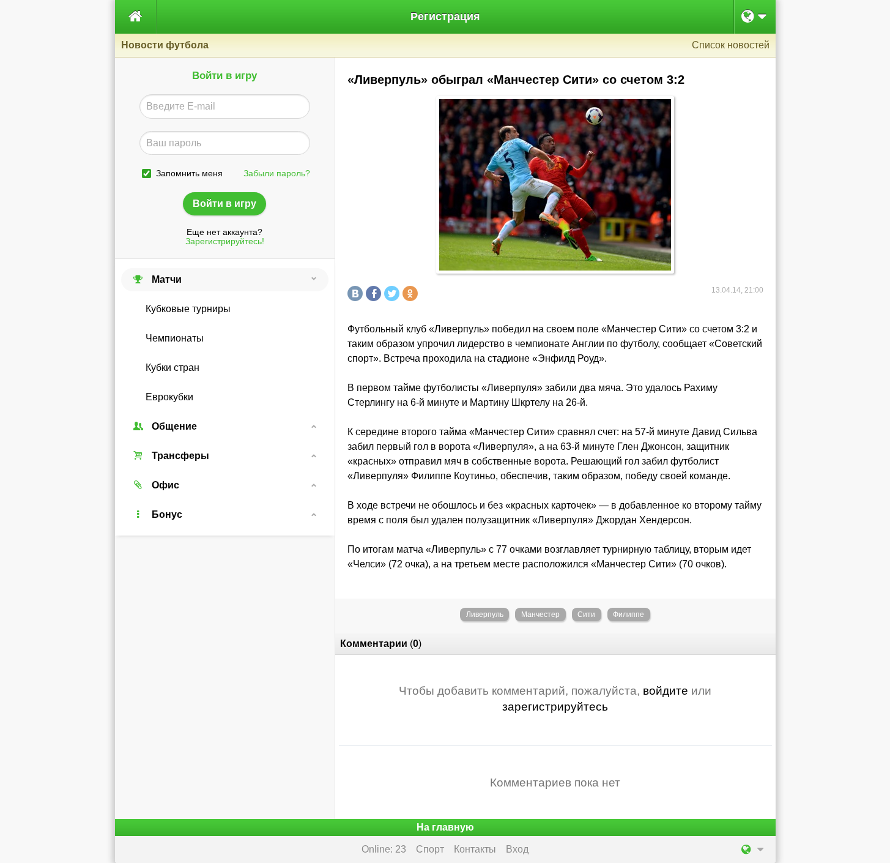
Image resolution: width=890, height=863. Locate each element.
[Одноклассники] (411, 293)
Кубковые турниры (188, 309)
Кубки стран (172, 367)
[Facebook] (375, 293)
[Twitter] (393, 293)
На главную (445, 827)
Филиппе (628, 614)
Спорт (430, 849)
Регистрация (445, 16)
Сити (586, 614)
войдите (665, 690)
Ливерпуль (484, 614)
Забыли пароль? (276, 173)
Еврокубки (169, 397)
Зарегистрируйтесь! (224, 241)
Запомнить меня (189, 173)
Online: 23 (384, 849)
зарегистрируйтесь (555, 706)
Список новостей (730, 45)
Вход (517, 849)
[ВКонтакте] (356, 293)
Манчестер (540, 614)
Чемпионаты (175, 338)
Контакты (475, 849)
